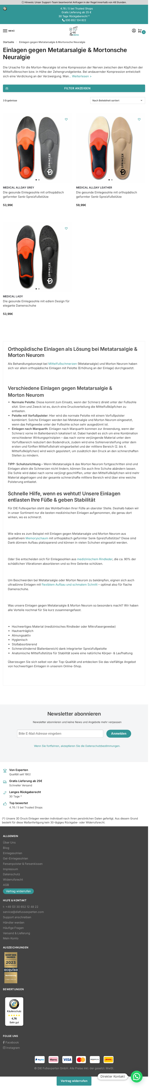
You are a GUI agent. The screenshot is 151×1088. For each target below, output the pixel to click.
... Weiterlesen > (80, 76)
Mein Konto (10, 938)
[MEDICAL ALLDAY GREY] (37, 148)
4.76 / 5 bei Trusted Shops (76, 8)
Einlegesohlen (12, 853)
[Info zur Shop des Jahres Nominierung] (74, 967)
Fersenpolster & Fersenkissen (23, 864)
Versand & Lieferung (16, 933)
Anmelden (118, 733)
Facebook (12, 1042)
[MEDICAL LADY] (37, 257)
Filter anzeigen (77, 88)
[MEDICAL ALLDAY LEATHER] (110, 148)
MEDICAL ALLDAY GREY (18, 187)
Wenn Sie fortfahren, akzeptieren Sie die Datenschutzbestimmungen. (77, 745)
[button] (140, 31)
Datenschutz (11, 874)
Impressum (10, 869)
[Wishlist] (66, 119)
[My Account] (134, 31)
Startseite (8, 42)
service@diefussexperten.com (23, 912)
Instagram (13, 1048)
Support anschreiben (17, 917)
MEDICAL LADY (13, 296)
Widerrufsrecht (13, 879)
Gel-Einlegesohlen (15, 858)
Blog (6, 848)
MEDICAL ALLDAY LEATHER (94, 187)
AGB (6, 885)
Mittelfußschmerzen (62, 364)
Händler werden (13, 922)
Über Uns (9, 842)
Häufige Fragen (13, 928)
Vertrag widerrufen (18, 891)
